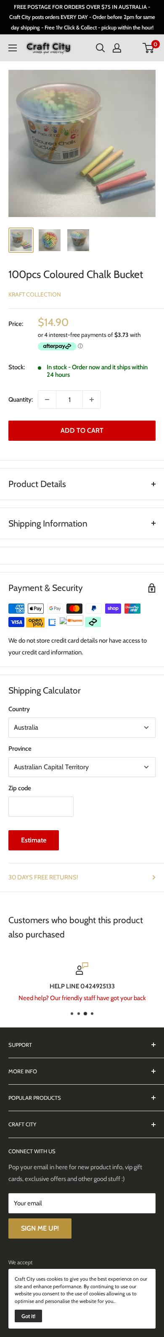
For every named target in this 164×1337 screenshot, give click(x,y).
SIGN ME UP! (40, 1228)
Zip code (19, 788)
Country (19, 709)
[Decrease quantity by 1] (47, 399)
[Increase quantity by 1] (92, 399)
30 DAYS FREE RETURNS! (43, 877)
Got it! (28, 1316)
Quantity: (20, 399)
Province (20, 748)
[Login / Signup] (117, 48)
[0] (148, 48)
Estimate (33, 840)
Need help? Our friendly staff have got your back (82, 998)
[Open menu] (12, 48)
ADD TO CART (82, 430)
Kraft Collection (34, 294)
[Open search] (100, 48)
